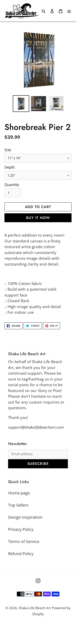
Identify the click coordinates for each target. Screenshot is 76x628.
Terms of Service (23, 541)
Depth (9, 167)
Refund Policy (20, 553)
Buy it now (38, 217)
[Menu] (69, 11)
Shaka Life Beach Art (35, 608)
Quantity (11, 184)
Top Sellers (18, 505)
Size (7, 149)
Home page (19, 493)
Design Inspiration (25, 517)
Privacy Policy (20, 529)
